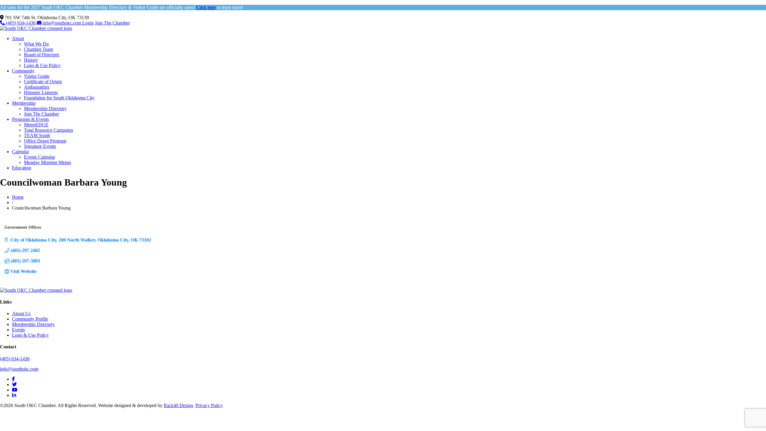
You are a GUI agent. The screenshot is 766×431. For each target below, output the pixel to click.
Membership (24, 103)
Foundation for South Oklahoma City (59, 97)
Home (18, 197)
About (18, 38)
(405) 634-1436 (21, 22)
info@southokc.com (62, 22)
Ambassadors (36, 86)
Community (23, 70)
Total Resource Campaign (48, 130)
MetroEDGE (36, 124)
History (31, 60)
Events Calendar (39, 157)
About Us (21, 313)
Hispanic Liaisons (41, 92)
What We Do (36, 43)
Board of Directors (41, 54)
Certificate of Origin (43, 81)
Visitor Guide (36, 76)
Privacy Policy (209, 405)
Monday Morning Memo (47, 162)
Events (18, 329)
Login (88, 22)
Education (21, 167)
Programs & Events (30, 119)
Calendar (20, 151)
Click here (206, 7)
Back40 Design (178, 405)
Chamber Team (38, 49)
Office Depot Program (45, 140)
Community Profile (30, 318)
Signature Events (40, 146)
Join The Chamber (112, 22)
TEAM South (37, 135)
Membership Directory (45, 108)
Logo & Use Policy (42, 65)
